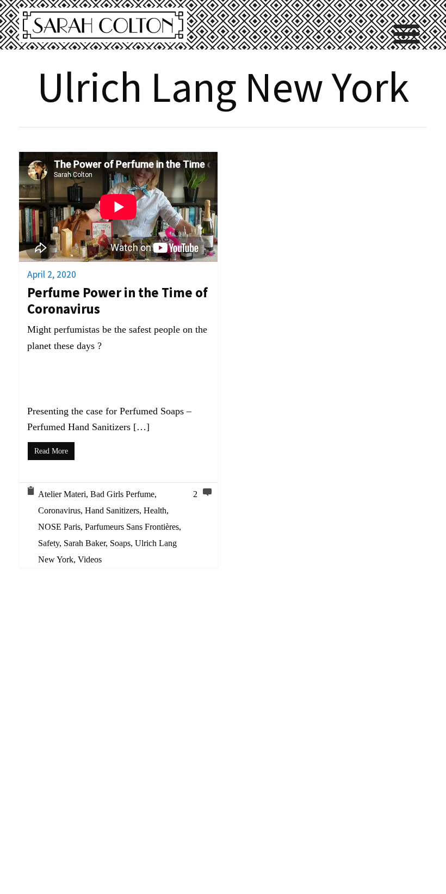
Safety (48, 543)
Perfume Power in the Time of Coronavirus (117, 300)
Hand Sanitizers (112, 510)
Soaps (120, 543)
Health (155, 510)
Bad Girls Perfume (122, 494)
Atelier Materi (62, 494)
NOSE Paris (59, 526)
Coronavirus (59, 510)
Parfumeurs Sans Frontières (132, 526)
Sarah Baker (85, 543)
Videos (90, 559)
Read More (51, 450)
